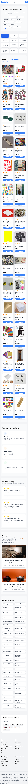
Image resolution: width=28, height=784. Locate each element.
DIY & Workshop (7, 633)
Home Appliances (19, 651)
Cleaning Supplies (17, 26)
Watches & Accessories (18, 706)
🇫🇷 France (6, 724)
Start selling (18, 742)
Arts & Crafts (20, 17)
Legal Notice (4, 744)
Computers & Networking (6, 629)
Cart (2, 753)
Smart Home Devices (18, 684)
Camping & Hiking (7, 26)
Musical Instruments (18, 664)
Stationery (17, 688)
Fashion (17, 637)
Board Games (18, 21)
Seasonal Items (7, 683)
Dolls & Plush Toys (19, 633)
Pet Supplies (6, 676)
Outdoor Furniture (19, 669)
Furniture (17, 644)
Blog (16, 763)
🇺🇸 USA (10, 727)
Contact (17, 759)
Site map (3, 763)
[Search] (26, 2)
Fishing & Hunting (7, 640)
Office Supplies (6, 669)
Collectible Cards (7, 624)
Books (5, 24)
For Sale (4, 2)
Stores (2, 750)
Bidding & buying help (6, 748)
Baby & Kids (6, 19)
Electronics (5, 637)
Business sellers (19, 746)
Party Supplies (6, 672)
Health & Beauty (19, 648)
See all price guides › (7, 28)
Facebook (17, 761)
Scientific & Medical (20, 679)
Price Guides (4, 742)
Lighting (17, 660)
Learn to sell (18, 744)
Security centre (4, 761)
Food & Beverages (7, 644)
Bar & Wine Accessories (16, 19)
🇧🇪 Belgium (6, 730)
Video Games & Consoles (19, 701)
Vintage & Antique (7, 705)
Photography (18, 676)
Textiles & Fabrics (7, 692)
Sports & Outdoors (7, 688)
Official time (4, 765)
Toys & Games (6, 697)
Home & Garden (7, 651)
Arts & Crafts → (6, 61)
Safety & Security (7, 679)
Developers (4, 759)
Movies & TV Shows (7, 663)
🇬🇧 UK (5, 727)
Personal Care (18, 672)
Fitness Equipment (19, 640)
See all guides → (22, 539)
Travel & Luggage (19, 697)
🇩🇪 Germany (20, 724)
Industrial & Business (18, 655)
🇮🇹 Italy (12, 724)
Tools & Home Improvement (18, 692)
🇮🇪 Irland (17, 727)
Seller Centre (18, 748)
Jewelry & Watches (7, 660)
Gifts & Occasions (7, 648)
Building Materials (12, 24)
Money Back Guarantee (6, 746)
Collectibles (18, 624)
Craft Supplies (18, 628)
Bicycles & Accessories (8, 21)
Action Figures (13, 17)
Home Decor (6, 655)
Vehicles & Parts (7, 700)
